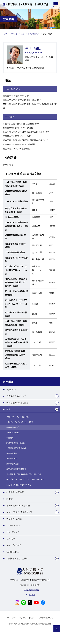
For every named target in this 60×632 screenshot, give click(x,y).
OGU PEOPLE (12, 551)
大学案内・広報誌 (14, 518)
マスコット (10, 538)
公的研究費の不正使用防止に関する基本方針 (23, 474)
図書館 (9, 498)
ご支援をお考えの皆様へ (17, 558)
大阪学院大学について (16, 396)
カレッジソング (12, 531)
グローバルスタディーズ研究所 (17, 417)
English (32, 594)
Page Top (56, 628)
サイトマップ (11, 618)
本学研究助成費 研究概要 (16, 469)
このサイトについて (46, 618)
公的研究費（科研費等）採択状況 (18, 484)
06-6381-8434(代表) (32, 584)
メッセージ (11, 389)
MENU (55, 7)
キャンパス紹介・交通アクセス (19, 512)
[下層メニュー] (57, 396)
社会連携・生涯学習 (15, 492)
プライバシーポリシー (27, 618)
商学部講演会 (11, 453)
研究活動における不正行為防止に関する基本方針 (25, 479)
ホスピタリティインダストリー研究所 (19, 422)
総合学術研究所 (12, 427)
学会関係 (9, 437)
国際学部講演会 (12, 463)
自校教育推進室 (12, 432)
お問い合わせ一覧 (31, 589)
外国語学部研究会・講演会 (16, 448)
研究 (8, 409)
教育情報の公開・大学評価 (18, 505)
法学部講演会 (11, 458)
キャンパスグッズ (13, 545)
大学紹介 (8, 381)
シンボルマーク (13, 525)
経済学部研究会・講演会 (15, 443)
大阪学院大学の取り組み (17, 402)
